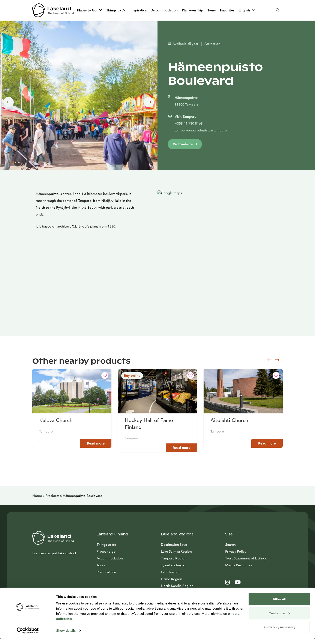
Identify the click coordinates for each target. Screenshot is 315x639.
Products (52, 496)
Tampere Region (173, 558)
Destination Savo (174, 545)
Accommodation (165, 10)
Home (37, 496)
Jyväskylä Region (174, 565)
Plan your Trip (192, 10)
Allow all (279, 599)
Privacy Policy (235, 551)
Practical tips (106, 572)
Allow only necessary (279, 627)
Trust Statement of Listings (246, 558)
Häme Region (171, 579)
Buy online (132, 376)
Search (230, 545)
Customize (277, 613)
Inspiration (139, 10)
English (245, 10)
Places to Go (87, 10)
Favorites (227, 10)
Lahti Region (170, 572)
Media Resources (254, 565)
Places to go (106, 551)
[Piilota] (100, 10)
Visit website (183, 144)
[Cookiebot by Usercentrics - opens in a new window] (27, 630)
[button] (8, 102)
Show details (66, 630)
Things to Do (116, 10)
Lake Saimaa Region (176, 551)
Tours (211, 10)
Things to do (106, 545)
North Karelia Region (177, 586)
